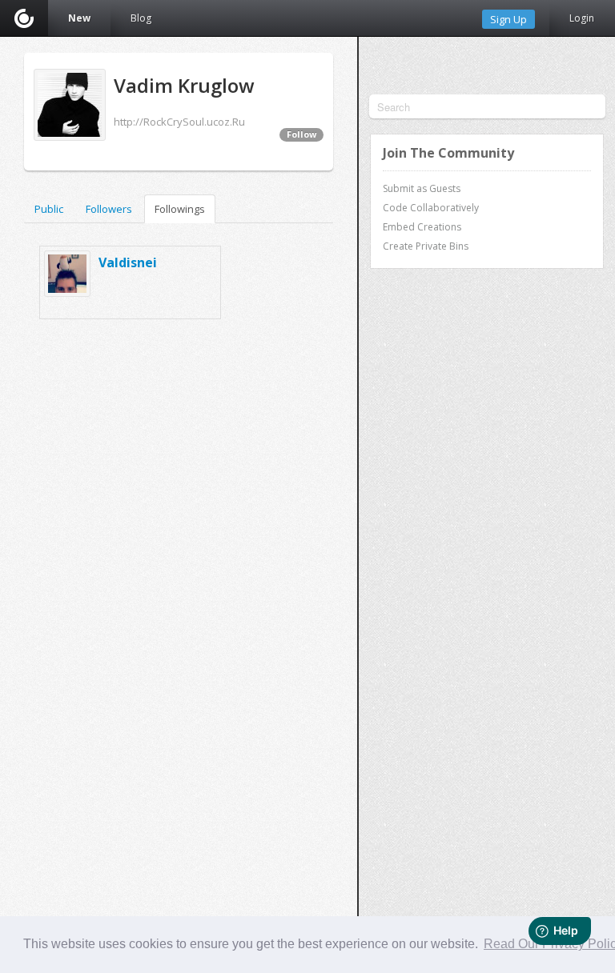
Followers (109, 209)
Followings (180, 209)
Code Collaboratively (431, 207)
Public (48, 209)
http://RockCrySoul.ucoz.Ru (179, 121)
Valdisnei (127, 262)
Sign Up (508, 19)
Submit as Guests (421, 188)
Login (581, 18)
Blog (141, 18)
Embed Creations (422, 227)
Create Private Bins (425, 246)
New (79, 18)
